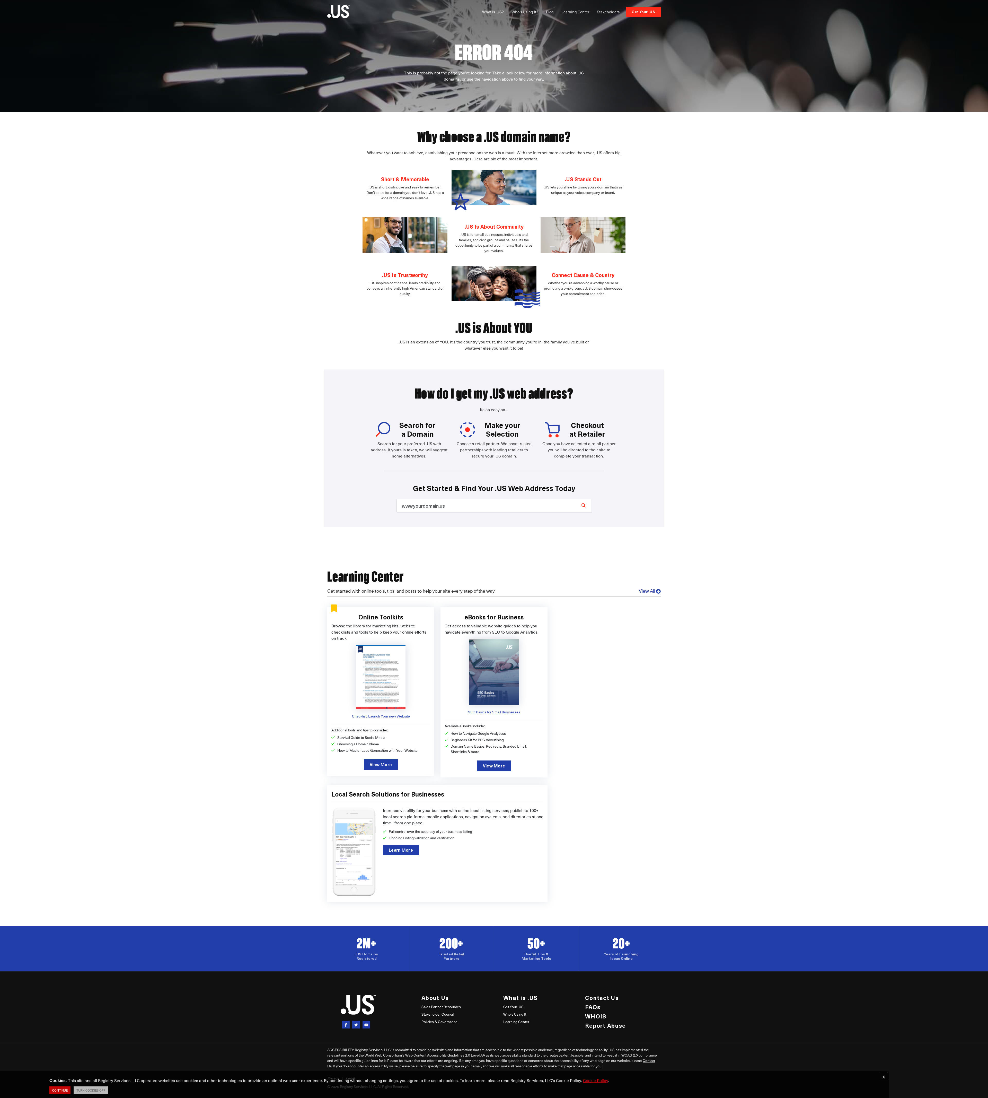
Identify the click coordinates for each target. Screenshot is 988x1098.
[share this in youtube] (366, 1024)
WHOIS (595, 1016)
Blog (550, 12)
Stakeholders (608, 12)
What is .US (520, 997)
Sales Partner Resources (441, 1006)
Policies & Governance (439, 1021)
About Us (435, 997)
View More (381, 764)
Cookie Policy (595, 1080)
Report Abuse (605, 1025)
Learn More (401, 850)
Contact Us (602, 997)
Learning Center (575, 12)
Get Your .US (643, 11)
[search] (583, 505)
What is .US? (493, 12)
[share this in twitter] (356, 1024)
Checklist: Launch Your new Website (381, 716)
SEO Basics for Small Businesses (494, 712)
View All (647, 590)
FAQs (593, 1006)
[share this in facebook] (346, 1024)
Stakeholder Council (437, 1014)
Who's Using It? (524, 12)
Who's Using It (514, 1014)
